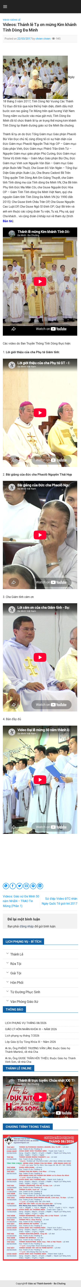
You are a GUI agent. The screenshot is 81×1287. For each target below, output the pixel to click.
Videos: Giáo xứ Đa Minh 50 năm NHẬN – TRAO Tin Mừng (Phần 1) (21, 901)
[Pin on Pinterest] (33, 886)
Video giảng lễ (12, 20)
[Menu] (5, 6)
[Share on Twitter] (19, 886)
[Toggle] (7, 953)
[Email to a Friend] (26, 886)
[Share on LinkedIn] (40, 886)
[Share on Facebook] (13, 886)
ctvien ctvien (43, 38)
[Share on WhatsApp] (6, 886)
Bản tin (7, 221)
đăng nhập (27, 926)
